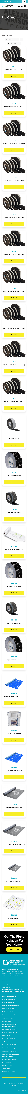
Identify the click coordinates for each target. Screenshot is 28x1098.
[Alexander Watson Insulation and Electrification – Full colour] (8, 5)
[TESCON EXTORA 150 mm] (14, 637)
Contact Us (5, 985)
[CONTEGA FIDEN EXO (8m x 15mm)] (14, 231)
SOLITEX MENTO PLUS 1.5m (14, 807)
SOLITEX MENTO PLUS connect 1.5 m (14, 844)
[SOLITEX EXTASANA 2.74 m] (14, 748)
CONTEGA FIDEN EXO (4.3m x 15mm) (14, 143)
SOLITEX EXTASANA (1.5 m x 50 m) (14, 697)
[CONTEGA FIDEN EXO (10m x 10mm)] (14, 47)
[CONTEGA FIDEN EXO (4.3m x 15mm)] (14, 121)
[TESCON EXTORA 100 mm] (14, 563)
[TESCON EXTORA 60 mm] (14, 453)
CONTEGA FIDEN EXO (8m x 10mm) (14, 107)
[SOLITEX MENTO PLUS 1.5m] (14, 785)
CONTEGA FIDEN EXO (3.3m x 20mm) (14, 328)
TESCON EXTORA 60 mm (14, 475)
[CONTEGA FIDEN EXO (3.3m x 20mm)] (14, 305)
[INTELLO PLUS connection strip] (14, 526)
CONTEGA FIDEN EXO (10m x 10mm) (14, 70)
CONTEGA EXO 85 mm (14, 512)
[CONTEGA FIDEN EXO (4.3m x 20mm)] (14, 342)
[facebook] (2, 1)
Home (3, 35)
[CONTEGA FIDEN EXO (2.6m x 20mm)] (14, 268)
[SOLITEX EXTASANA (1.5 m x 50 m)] (14, 674)
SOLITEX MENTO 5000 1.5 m (14, 881)
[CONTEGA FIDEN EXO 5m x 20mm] (14, 379)
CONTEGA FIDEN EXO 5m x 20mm (14, 402)
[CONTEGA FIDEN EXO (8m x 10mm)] (14, 84)
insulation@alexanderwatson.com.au (13, 989)
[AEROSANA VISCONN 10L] (14, 711)
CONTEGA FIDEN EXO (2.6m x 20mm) (14, 291)
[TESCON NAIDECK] (14, 416)
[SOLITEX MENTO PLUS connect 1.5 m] (14, 822)
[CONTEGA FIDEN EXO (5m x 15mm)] (14, 195)
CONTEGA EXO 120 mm (14, 623)
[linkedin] (10, 1)
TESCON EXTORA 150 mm (14, 660)
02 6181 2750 (6, 987)
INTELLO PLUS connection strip (14, 549)
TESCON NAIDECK (14, 438)
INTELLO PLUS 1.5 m (14, 918)
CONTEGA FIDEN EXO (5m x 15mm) (14, 217)
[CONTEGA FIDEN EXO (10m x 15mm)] (14, 158)
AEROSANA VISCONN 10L (14, 734)
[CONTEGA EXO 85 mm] (14, 490)
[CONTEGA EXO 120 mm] (14, 600)
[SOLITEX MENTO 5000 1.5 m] (14, 858)
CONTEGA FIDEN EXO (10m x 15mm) (14, 180)
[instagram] (5, 1)
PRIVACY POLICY (21, 1090)
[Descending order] (21, 39)
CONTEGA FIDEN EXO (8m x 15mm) (14, 254)
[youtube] (7, 1)
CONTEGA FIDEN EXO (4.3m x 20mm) (14, 365)
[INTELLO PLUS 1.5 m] (14, 895)
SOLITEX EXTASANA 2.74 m (14, 770)
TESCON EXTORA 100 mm (14, 586)
